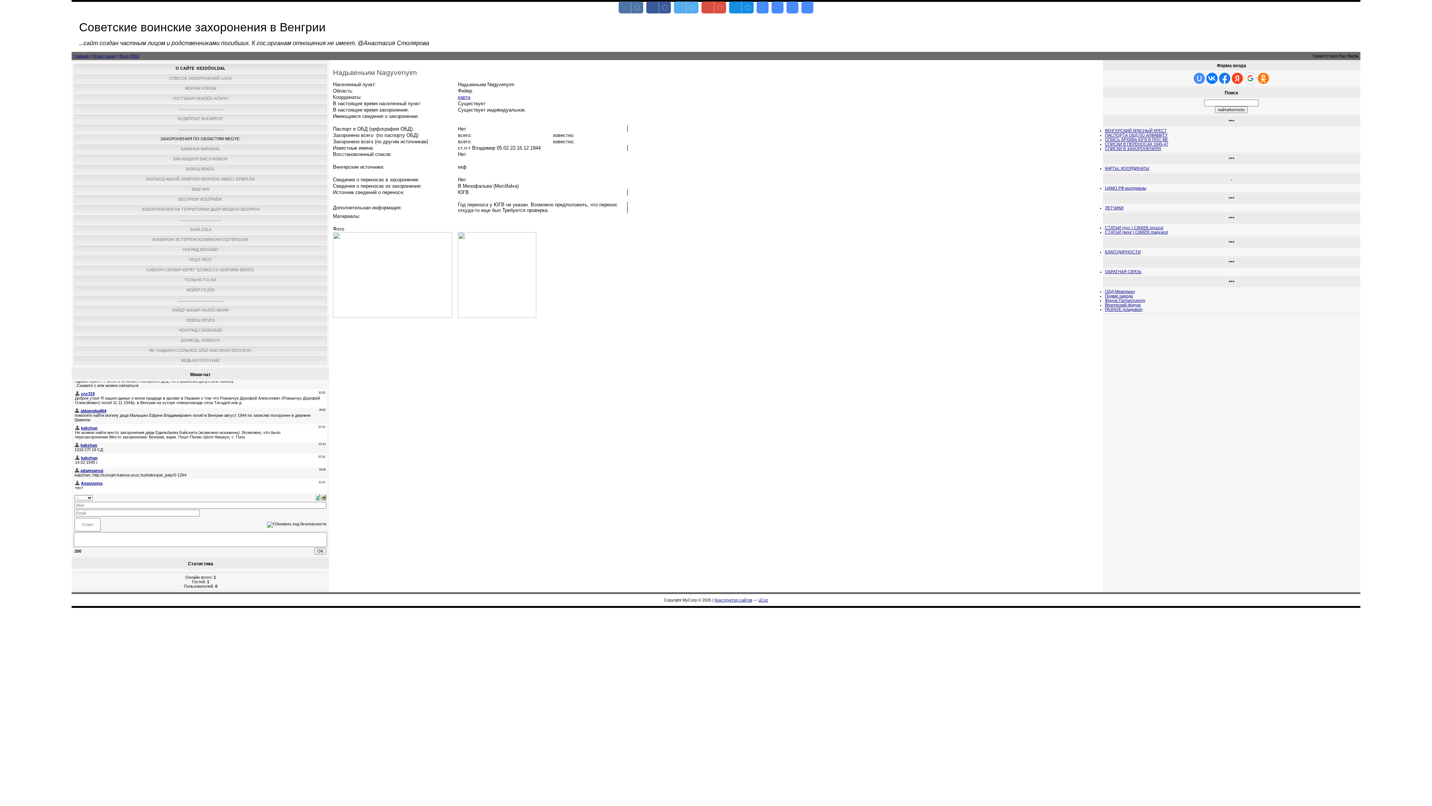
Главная (81, 56)
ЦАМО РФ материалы (1125, 188)
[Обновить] (317, 497)
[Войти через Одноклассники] (1263, 78)
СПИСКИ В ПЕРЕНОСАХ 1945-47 (1136, 144)
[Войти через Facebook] (1224, 78)
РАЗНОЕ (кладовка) (1124, 309)
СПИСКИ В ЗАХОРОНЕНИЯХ (1133, 148)
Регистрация (104, 56)
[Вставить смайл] (323, 497)
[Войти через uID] (1199, 78)
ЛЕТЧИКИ (1114, 208)
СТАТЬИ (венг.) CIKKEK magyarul (1136, 232)
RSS (135, 56)
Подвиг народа (1119, 296)
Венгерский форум (1123, 305)
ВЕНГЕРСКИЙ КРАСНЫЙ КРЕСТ (1136, 130)
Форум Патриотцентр (1125, 300)
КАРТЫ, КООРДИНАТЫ (1127, 168)
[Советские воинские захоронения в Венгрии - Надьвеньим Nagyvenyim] (763, 7)
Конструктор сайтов (733, 600)
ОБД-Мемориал (1120, 291)
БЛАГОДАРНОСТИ (1123, 252)
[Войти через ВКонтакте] (1212, 78)
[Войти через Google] (1250, 78)
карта (464, 97)
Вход (124, 56)
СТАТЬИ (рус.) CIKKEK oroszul (1134, 227)
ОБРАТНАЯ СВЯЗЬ (1123, 271)
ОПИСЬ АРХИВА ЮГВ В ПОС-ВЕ (1136, 139)
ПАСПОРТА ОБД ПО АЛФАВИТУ (1136, 135)
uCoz (763, 600)
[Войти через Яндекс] (1237, 78)
